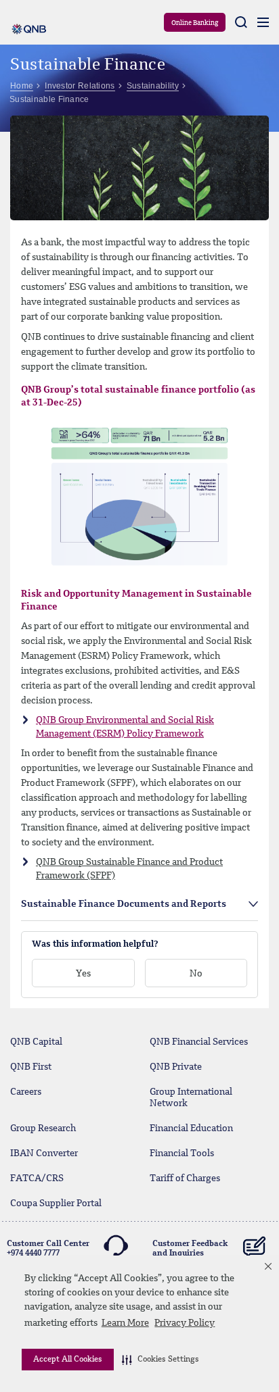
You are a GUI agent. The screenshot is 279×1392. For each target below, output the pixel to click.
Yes (83, 973)
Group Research (43, 1128)
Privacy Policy (184, 1323)
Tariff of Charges (185, 1178)
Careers (25, 1092)
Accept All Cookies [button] (67, 1360)
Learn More (125, 1323)
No (196, 973)
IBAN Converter (44, 1153)
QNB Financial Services (199, 1042)
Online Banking (194, 23)
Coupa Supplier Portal (56, 1203)
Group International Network (191, 1097)
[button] (160, 1359)
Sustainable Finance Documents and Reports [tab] (123, 904)
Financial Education (191, 1128)
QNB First (30, 1067)
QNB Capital (36, 1042)
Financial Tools (182, 1153)
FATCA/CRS (37, 1178)
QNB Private (176, 1067)
